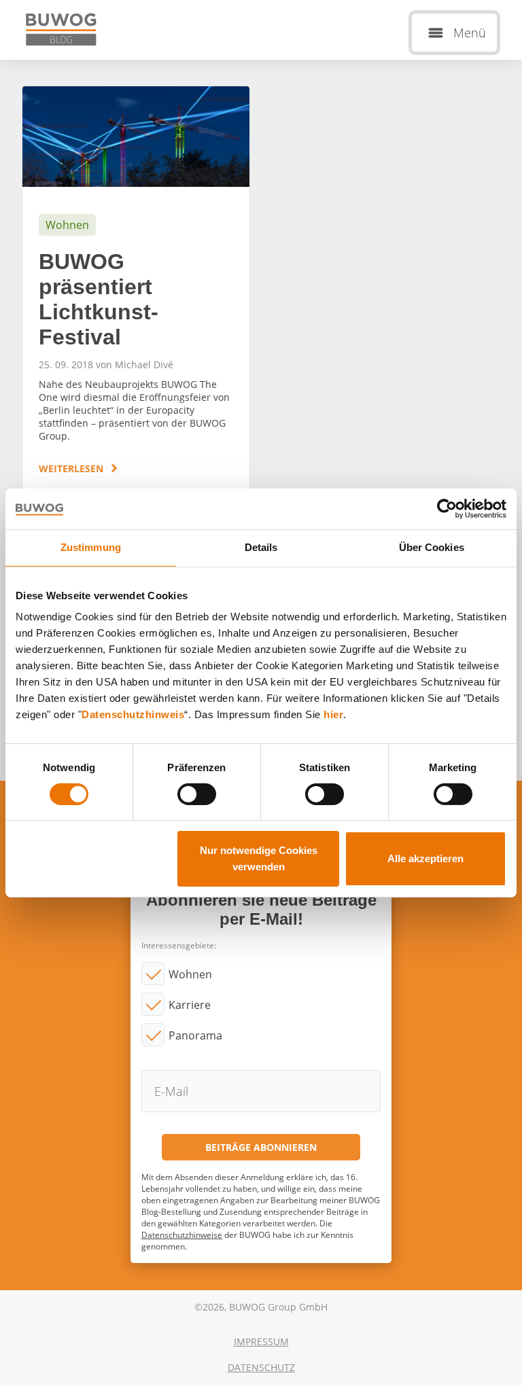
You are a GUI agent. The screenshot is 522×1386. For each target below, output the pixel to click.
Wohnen (190, 974)
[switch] (196, 794)
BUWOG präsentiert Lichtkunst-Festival (135, 294)
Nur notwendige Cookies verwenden (258, 858)
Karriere (190, 1004)
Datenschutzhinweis (133, 714)
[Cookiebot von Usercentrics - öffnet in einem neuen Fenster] (446, 509)
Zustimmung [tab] (90, 547)
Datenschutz (261, 1367)
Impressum (261, 1341)
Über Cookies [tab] (431, 547)
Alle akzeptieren (425, 858)
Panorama (195, 1035)
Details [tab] (261, 547)
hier (333, 714)
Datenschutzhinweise (181, 1235)
